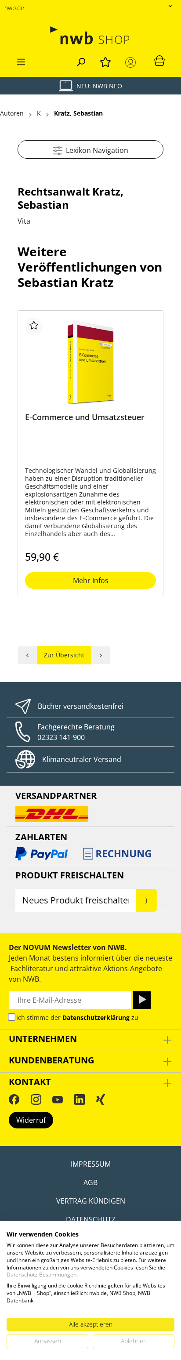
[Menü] (21, 60)
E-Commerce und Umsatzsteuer (85, 417)
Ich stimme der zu (77, 1017)
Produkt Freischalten (69, 875)
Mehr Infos (91, 580)
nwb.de (14, 8)
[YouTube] (57, 1099)
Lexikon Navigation (95, 150)
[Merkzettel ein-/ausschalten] (34, 326)
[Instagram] (36, 1099)
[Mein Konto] (132, 62)
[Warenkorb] (159, 60)
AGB (90, 1182)
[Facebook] (14, 1099)
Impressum (91, 1164)
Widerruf (31, 1120)
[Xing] (100, 1099)
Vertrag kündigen (90, 1201)
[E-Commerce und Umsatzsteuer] (90, 362)
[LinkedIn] (79, 1099)
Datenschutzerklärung (96, 1017)
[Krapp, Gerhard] (27, 655)
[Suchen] (81, 60)
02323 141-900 (61, 737)
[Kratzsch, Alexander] (101, 655)
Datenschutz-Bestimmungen (41, 1274)
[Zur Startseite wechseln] (90, 35)
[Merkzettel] (105, 60)
